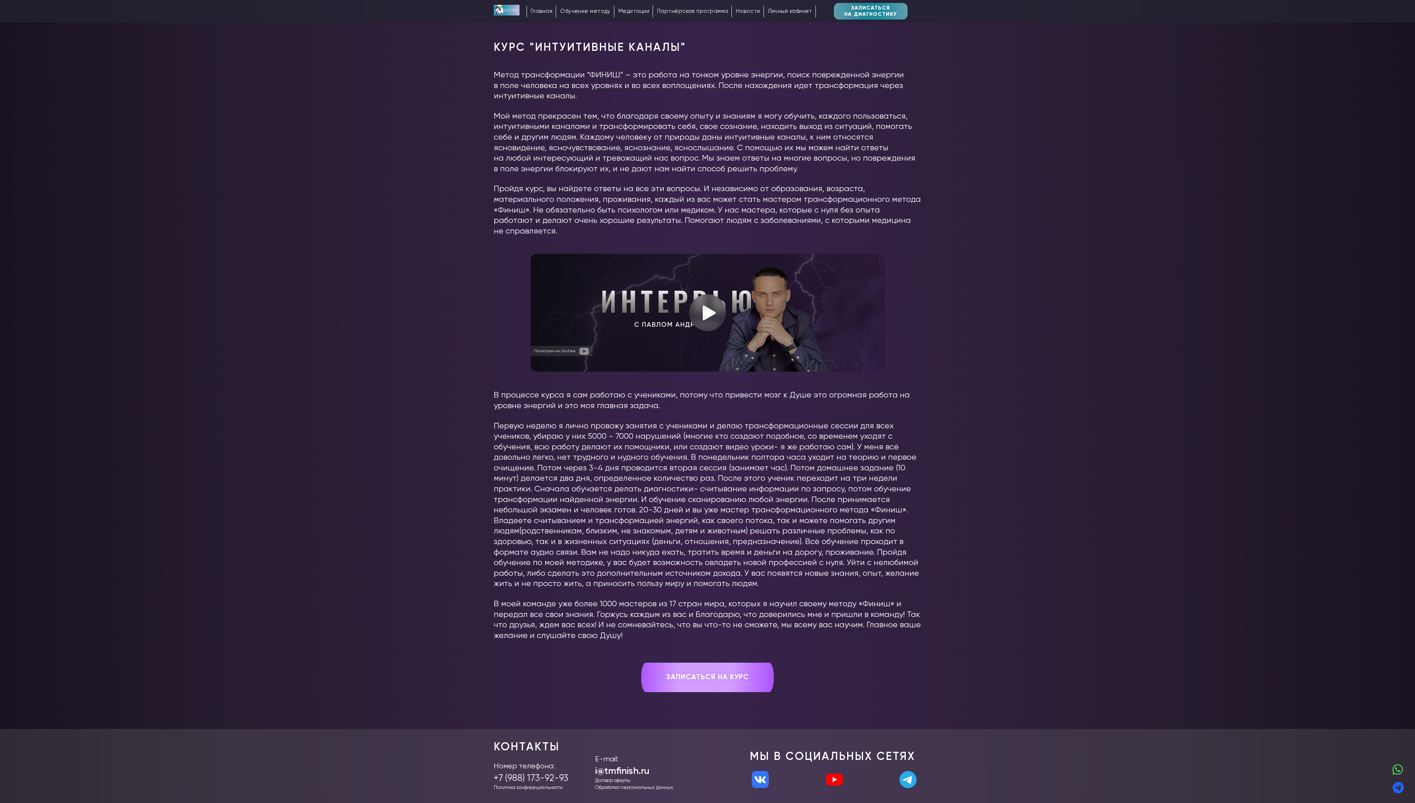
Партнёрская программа (692, 11)
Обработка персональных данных (634, 787)
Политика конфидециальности (528, 787)
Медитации (633, 11)
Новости (748, 11)
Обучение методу (585, 11)
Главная (541, 11)
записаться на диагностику (870, 11)
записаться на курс (707, 677)
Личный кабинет (790, 11)
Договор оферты (612, 780)
